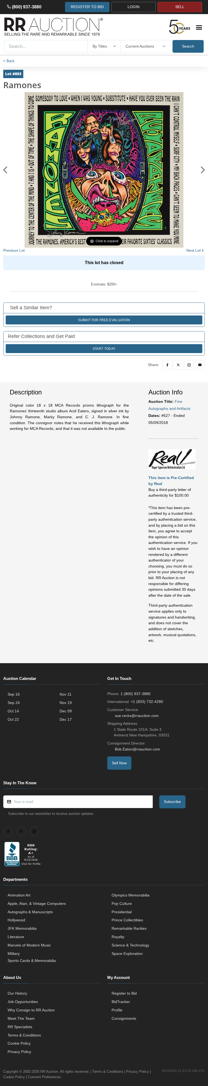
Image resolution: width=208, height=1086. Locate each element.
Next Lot (193, 250)
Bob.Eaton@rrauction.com (137, 749)
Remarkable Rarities (129, 928)
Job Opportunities (23, 1001)
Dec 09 (66, 711)
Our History (17, 993)
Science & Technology (130, 945)
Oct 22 (13, 719)
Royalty (118, 937)
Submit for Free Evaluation (104, 320)
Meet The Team (21, 1018)
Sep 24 (14, 702)
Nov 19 (66, 702)
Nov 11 (66, 694)
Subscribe (172, 801)
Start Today (104, 349)
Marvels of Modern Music (29, 945)
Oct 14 (13, 711)
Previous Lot (14, 250)
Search (188, 46)
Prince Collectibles (127, 920)
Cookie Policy (19, 1043)
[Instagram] (189, 365)
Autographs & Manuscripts (30, 912)
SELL (179, 7)
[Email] (200, 365)
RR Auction (49, 1072)
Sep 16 (14, 694)
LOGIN (133, 7)
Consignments (124, 1018)
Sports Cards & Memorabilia (32, 960)
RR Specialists (20, 1027)
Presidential (122, 912)
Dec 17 (66, 719)
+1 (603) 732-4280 (147, 701)
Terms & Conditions (24, 1035)
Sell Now (119, 763)
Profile (117, 1010)
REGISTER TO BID (87, 7)
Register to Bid (124, 993)
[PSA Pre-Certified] (172, 459)
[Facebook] (167, 365)
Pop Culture (122, 903)
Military (14, 953)
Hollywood (16, 920)
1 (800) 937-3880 (136, 694)
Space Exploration (127, 953)
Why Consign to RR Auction (31, 1010)
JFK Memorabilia (22, 928)
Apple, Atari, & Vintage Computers (37, 903)
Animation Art (19, 895)
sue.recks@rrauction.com (137, 715)
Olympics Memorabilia (131, 895)
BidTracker (121, 1001)
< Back (9, 61)
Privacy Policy (19, 1052)
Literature (16, 937)
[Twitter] (178, 365)
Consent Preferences (44, 1077)
